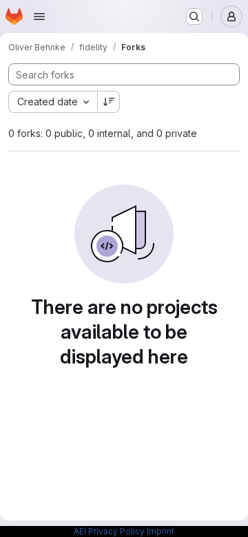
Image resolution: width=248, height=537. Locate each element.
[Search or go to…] (194, 16)
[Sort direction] (109, 102)
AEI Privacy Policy (109, 531)
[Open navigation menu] (39, 17)
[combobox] (52, 102)
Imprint (160, 531)
